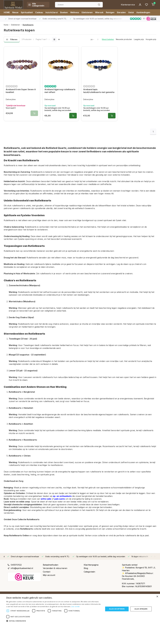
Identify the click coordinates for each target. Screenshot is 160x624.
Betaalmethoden (50, 565)
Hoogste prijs (151, 39)
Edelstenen (87, 12)
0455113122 (16, 565)
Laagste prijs (139, 39)
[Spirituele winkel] (13, 4)
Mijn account (49, 575)
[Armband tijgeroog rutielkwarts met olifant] (60, 64)
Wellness (74, 12)
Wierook (99, 12)
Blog (86, 568)
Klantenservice (128, 4)
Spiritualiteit (27, 12)
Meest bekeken (108, 39)
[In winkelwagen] (73, 115)
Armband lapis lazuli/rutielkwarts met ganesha (98, 90)
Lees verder (75, 606)
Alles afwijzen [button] (141, 609)
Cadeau (39, 12)
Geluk (131, 12)
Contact (46, 571)
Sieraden (121, 12)
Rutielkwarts (28, 25)
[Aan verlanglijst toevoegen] (36, 50)
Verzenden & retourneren (55, 568)
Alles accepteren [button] (116, 609)
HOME (7, 12)
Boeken (64, 12)
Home (6, 25)
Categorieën (89, 571)
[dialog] (80, 609)
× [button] (157, 597)
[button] (53, 621)
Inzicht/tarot (52, 12)
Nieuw (15, 12)
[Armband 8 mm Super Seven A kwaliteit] (22, 64)
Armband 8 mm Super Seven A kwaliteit (21, 90)
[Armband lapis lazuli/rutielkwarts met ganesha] (99, 64)
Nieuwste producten (124, 39)
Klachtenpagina (91, 565)
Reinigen (110, 12)
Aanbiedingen (143, 12)
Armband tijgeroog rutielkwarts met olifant (59, 90)
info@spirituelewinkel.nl (22, 568)
